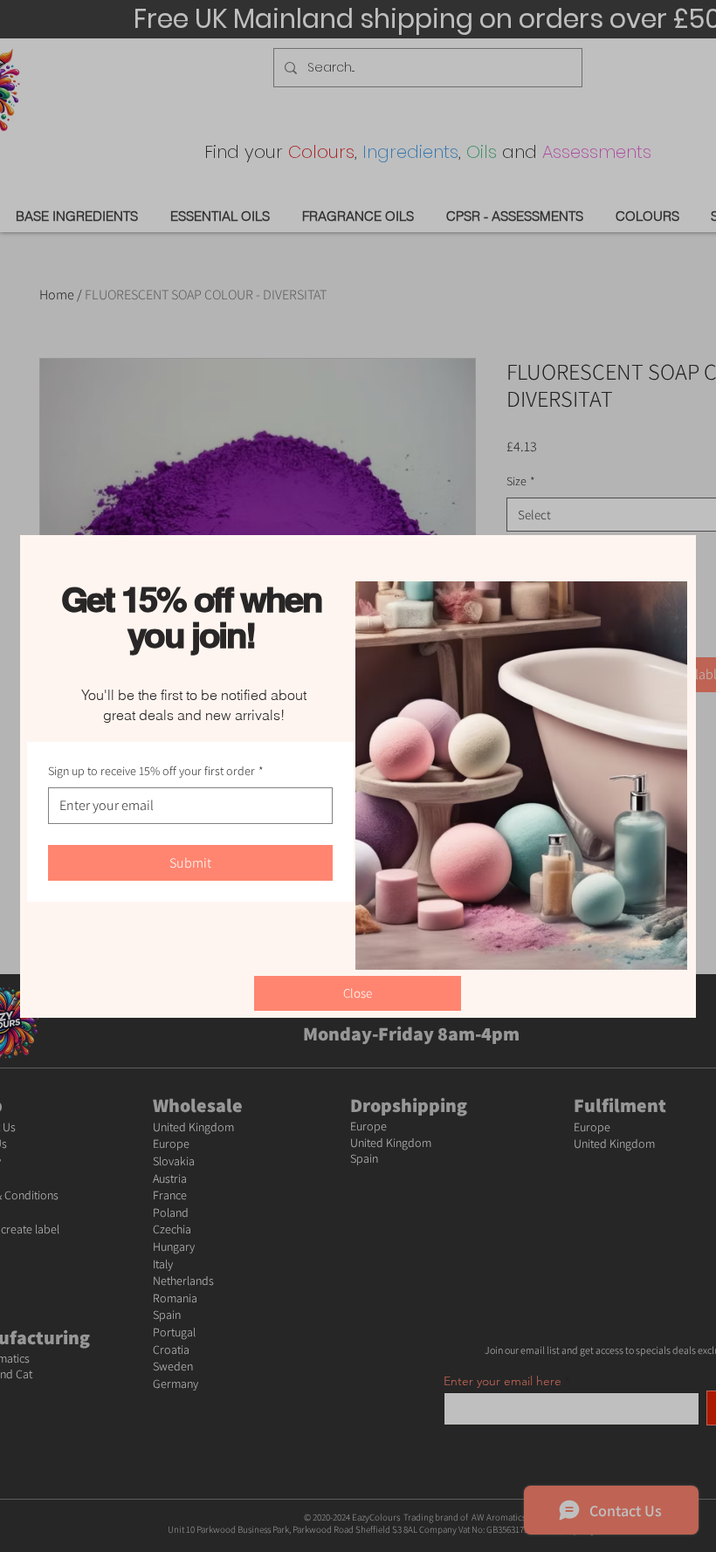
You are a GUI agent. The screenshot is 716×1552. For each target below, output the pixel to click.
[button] (357, 993)
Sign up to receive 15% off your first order (156, 771)
